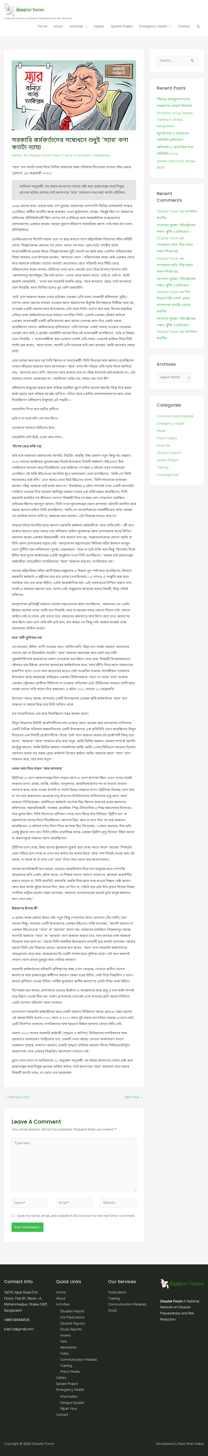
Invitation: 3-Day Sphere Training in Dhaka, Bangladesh (175, 120)
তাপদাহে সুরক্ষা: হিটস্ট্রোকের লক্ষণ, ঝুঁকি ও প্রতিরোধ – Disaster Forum (176, 232)
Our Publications (72, 1317)
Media (16, 155)
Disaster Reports (72, 1323)
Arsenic (65, 1335)
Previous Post (16, 1097)
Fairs (63, 1342)
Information (69, 1397)
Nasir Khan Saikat (191, 1444)
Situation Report (169, 453)
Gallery (99, 26)
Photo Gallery (167, 438)
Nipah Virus (68, 1409)
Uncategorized (168, 475)
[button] (198, 27)
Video (64, 1354)
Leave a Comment (77, 155)
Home (42, 26)
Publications (117, 1292)
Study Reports (71, 1329)
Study (112, 1310)
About (58, 26)
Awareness (102, 155)
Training (162, 467)
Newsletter (68, 1347)
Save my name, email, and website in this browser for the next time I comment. (76, 1216)
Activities (76, 26)
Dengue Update (72, 1403)
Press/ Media (70, 1372)
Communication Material (175, 416)
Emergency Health (153, 26)
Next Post (134, 1097)
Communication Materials (127, 1304)
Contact (184, 26)
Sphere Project (122, 26)
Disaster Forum (168, 211)
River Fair (163, 446)
